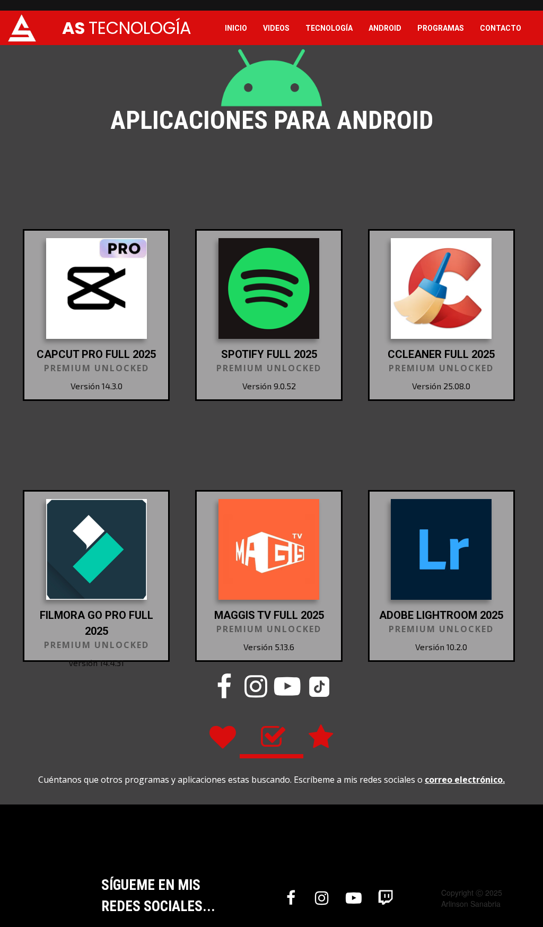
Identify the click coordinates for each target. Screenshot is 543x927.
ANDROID (385, 28)
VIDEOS (276, 28)
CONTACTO (500, 28)
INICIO (236, 28)
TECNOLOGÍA (329, 28)
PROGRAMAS (440, 28)
